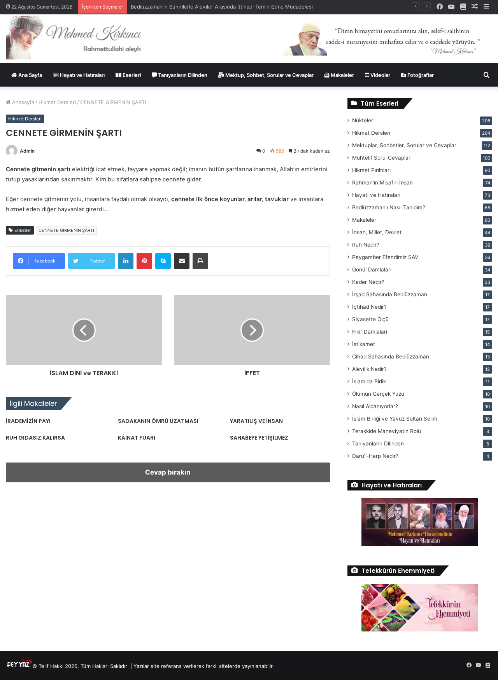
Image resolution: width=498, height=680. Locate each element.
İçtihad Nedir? (369, 307)
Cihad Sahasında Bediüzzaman (390, 356)
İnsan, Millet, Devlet (377, 232)
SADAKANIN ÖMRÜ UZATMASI (158, 421)
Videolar (379, 75)
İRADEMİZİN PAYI (28, 421)
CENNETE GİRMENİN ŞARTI (66, 230)
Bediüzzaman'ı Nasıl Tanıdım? (388, 207)
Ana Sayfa (29, 75)
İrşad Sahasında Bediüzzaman (389, 294)
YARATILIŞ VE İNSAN (256, 421)
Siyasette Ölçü (370, 319)
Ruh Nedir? (365, 245)
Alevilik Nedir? (369, 369)
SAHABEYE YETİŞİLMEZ (259, 438)
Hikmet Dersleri (57, 102)
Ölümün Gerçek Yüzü (378, 394)
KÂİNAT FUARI (136, 438)
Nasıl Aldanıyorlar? (375, 406)
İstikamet (363, 344)
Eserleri (131, 75)
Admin (27, 151)
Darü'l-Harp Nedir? (375, 456)
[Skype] (163, 261)
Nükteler (362, 120)
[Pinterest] (144, 261)
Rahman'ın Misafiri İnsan (382, 182)
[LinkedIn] (125, 261)
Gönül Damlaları (371, 269)
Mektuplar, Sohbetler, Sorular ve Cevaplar (404, 145)
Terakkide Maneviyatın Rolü (386, 431)
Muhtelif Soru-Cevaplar (381, 158)
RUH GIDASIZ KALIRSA (35, 438)
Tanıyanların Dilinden (182, 75)
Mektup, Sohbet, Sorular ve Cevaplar (269, 75)
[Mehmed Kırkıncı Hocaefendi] (83, 37)
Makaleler (342, 75)
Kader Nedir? (368, 282)
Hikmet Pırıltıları (371, 170)
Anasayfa (22, 102)
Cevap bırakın (168, 472)
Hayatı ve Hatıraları (82, 75)
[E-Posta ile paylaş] (181, 261)
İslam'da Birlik (369, 381)
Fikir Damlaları (369, 332)
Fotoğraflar (420, 75)
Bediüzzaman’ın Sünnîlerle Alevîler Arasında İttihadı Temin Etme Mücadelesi (222, 6)
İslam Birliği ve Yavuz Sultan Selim (394, 419)
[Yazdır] (200, 261)
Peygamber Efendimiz (385, 257)
